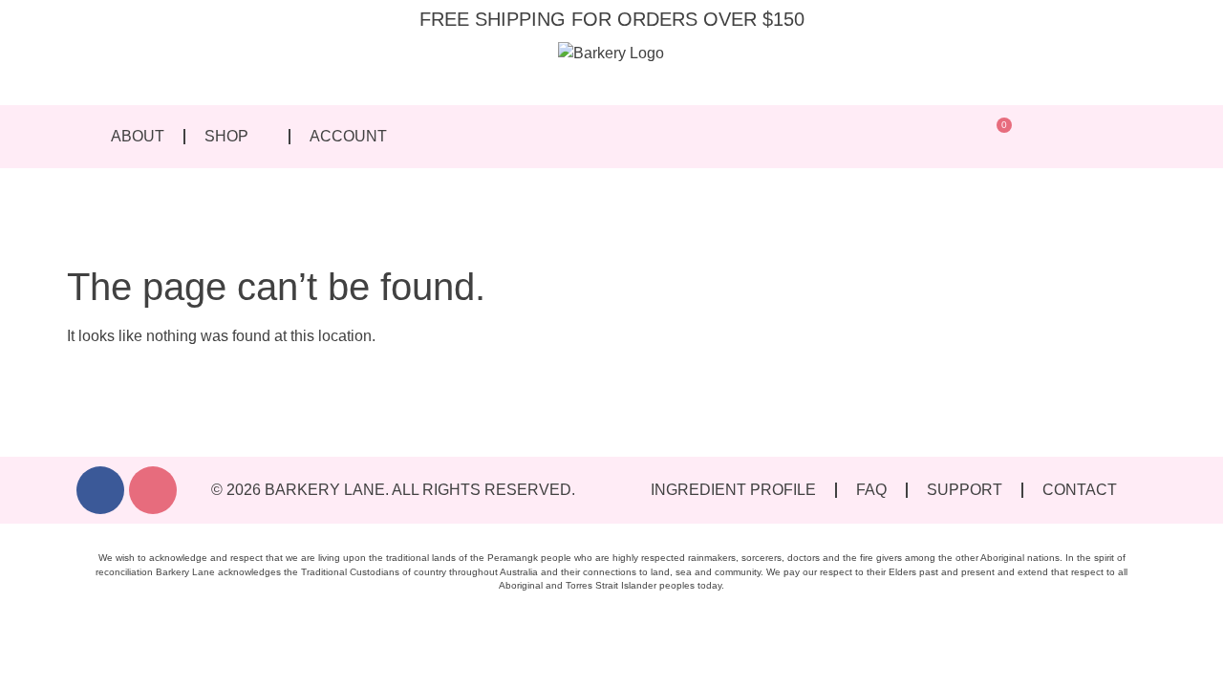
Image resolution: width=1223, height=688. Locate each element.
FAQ (871, 490)
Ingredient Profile (733, 490)
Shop (226, 136)
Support (964, 490)
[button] (956, 137)
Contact (1079, 490)
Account (348, 136)
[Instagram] (153, 490)
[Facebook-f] (100, 490)
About (137, 136)
